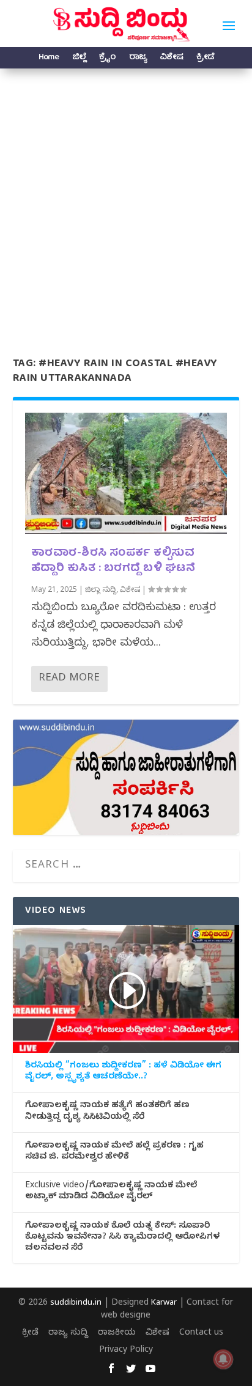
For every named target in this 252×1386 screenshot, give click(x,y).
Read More (69, 679)
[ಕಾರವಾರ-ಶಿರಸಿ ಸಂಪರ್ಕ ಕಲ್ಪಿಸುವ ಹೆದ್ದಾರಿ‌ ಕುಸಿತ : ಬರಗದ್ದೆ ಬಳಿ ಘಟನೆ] (126, 473)
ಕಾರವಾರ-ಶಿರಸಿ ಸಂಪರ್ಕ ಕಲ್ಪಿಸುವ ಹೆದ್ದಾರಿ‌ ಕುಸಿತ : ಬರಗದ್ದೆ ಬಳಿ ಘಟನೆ (113, 561)
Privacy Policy (126, 1351)
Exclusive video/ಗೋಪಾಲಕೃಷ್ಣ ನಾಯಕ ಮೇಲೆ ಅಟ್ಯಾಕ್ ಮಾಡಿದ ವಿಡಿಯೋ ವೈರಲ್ (111, 1192)
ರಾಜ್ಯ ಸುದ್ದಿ (68, 1334)
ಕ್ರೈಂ (107, 59)
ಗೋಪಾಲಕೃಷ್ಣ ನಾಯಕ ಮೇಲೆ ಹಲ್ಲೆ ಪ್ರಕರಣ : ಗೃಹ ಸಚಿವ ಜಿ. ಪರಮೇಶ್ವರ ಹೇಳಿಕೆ (114, 1152)
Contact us (201, 1334)
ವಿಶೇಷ (171, 59)
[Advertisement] (126, 200)
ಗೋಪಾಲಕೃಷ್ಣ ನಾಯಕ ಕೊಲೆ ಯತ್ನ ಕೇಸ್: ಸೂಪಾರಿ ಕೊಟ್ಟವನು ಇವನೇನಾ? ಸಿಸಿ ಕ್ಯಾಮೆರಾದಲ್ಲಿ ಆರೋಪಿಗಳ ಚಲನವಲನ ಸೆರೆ (122, 1238)
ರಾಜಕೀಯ (117, 1334)
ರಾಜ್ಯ (137, 59)
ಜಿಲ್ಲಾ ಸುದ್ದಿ (100, 590)
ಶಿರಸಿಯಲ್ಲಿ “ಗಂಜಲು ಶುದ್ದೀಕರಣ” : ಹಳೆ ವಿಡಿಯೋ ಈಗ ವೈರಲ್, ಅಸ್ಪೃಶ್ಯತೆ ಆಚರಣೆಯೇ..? (123, 1072)
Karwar (164, 1303)
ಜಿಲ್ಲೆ (79, 59)
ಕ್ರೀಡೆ (205, 59)
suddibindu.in (76, 1303)
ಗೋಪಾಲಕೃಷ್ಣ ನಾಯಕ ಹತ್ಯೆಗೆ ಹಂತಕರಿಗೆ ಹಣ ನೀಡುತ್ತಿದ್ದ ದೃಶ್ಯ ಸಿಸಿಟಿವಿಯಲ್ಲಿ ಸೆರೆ (107, 1112)
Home (49, 59)
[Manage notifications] (223, 1359)
